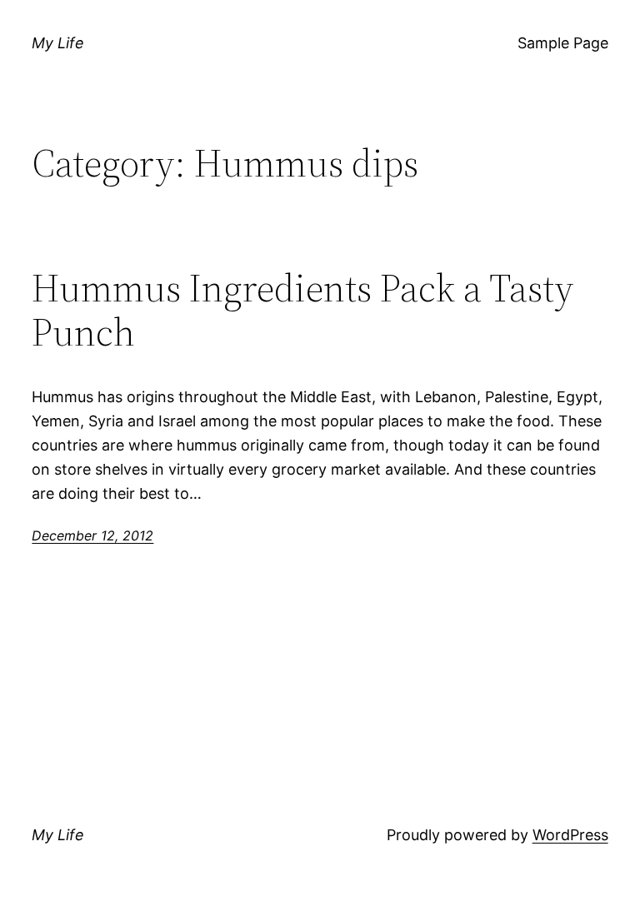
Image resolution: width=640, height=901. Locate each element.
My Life (58, 43)
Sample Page (563, 43)
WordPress (570, 835)
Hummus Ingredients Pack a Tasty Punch (302, 310)
